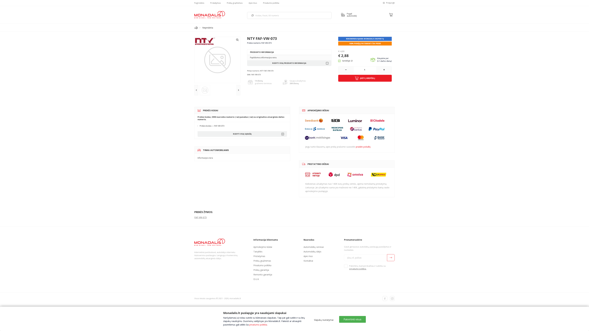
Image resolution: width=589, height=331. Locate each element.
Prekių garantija (261, 269)
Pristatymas (215, 3)
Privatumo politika (271, 3)
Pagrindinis (199, 3)
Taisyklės (257, 251)
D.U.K (256, 279)
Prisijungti (390, 3)
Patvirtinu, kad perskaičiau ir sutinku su (367, 267)
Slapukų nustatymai (323, 319)
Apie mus (253, 3)
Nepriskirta (207, 27)
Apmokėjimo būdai (262, 246)
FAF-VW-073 (200, 217)
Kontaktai (308, 260)
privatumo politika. (357, 268)
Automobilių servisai (314, 246)
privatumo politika (258, 324)
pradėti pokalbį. (363, 146)
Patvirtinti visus (352, 319)
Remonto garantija (262, 274)
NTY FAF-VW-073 (262, 38)
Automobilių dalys (312, 251)
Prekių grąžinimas (235, 3)
